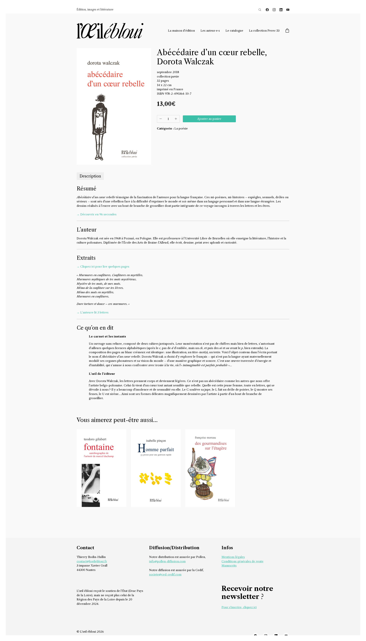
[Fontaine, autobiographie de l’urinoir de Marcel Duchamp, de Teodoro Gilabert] (101, 468)
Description (90, 176)
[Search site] (259, 9)
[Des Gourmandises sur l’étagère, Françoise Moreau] (210, 468)
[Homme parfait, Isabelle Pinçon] (156, 468)
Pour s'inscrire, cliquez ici (239, 607)
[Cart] (287, 30)
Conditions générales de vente (242, 561)
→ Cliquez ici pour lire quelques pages (103, 266)
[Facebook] (267, 9)
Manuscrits (229, 565)
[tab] (90, 176)
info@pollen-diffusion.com (167, 561)
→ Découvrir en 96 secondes (96, 214)
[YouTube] (287, 9)
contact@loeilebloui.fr (92, 561)
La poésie (181, 128)
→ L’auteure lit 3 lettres (92, 312)
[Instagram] (274, 9)
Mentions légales (233, 557)
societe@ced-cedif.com (165, 574)
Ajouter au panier (209, 119)
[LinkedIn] (281, 9)
